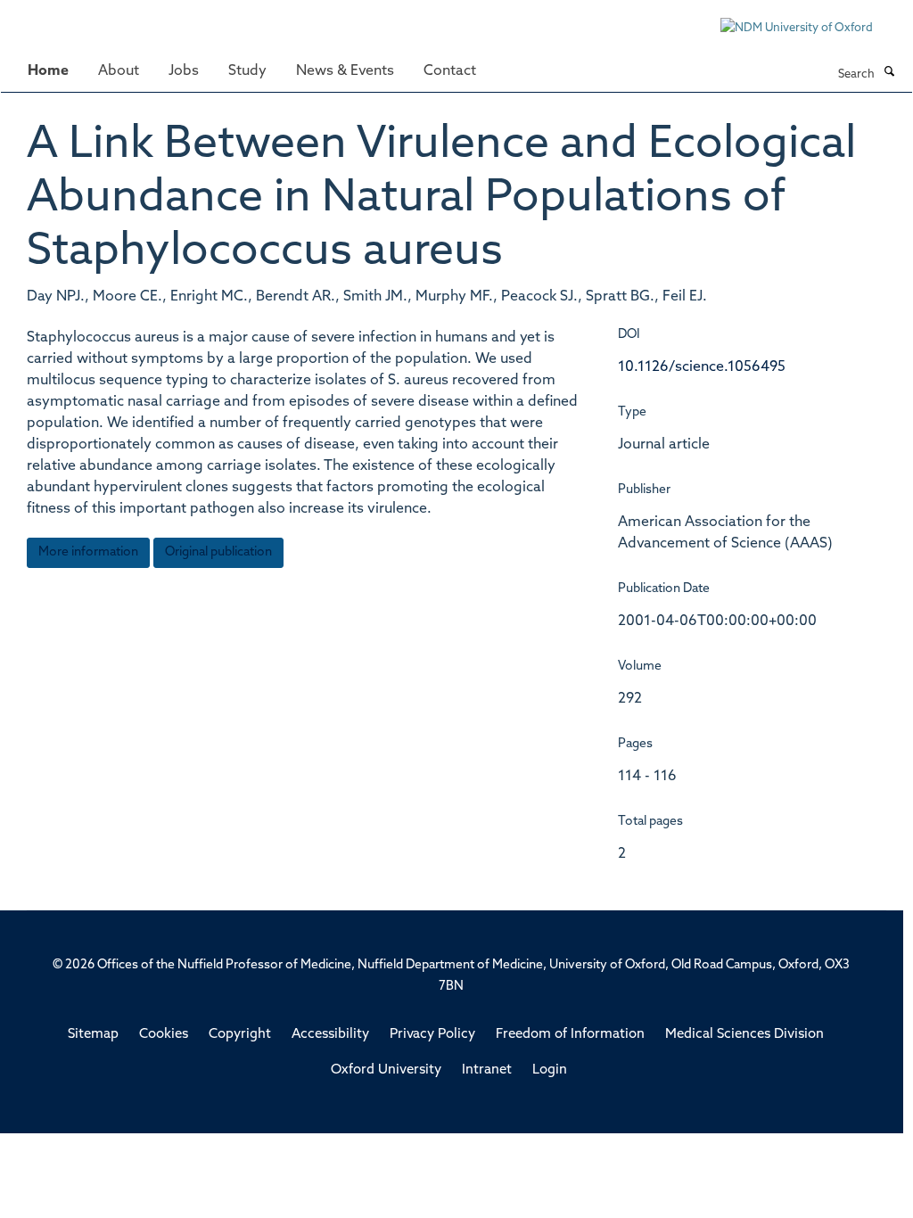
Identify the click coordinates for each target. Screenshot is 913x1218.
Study (247, 71)
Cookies (163, 1034)
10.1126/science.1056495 (702, 367)
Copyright (240, 1034)
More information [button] (88, 552)
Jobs (184, 71)
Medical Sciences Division (744, 1034)
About (118, 71)
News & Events (345, 71)
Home (48, 71)
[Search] (889, 73)
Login (549, 1070)
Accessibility (330, 1034)
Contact (450, 71)
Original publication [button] (218, 552)
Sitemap (93, 1034)
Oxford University (386, 1070)
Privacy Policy (432, 1034)
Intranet (487, 1070)
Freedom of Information (570, 1034)
